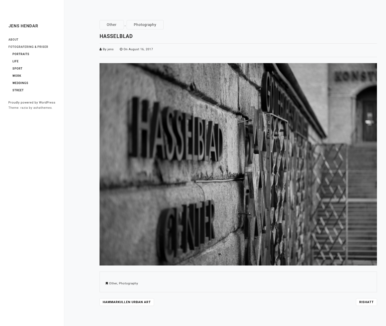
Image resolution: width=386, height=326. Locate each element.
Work (16, 75)
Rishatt (366, 302)
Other (112, 25)
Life (15, 61)
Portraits (20, 54)
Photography (145, 25)
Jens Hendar (23, 26)
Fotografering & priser (28, 46)
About (13, 39)
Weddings (20, 83)
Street (18, 90)
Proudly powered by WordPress (31, 102)
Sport (17, 68)
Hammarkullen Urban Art (127, 302)
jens (111, 49)
